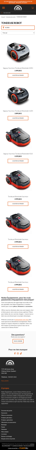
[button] (3, 7)
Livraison (4, 434)
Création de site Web (12, 448)
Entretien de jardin (10, 17)
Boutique (4, 424)
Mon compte (4, 431)
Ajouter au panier (18, 75)
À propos (5, 388)
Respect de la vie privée (8, 438)
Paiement (4, 429)
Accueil (3, 17)
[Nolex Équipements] (18, 7)
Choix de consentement (28, 445)
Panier (3, 427)
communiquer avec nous (21, 319)
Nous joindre (18, 341)
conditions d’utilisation (17, 445)
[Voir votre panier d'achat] (32, 7)
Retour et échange (6, 436)
